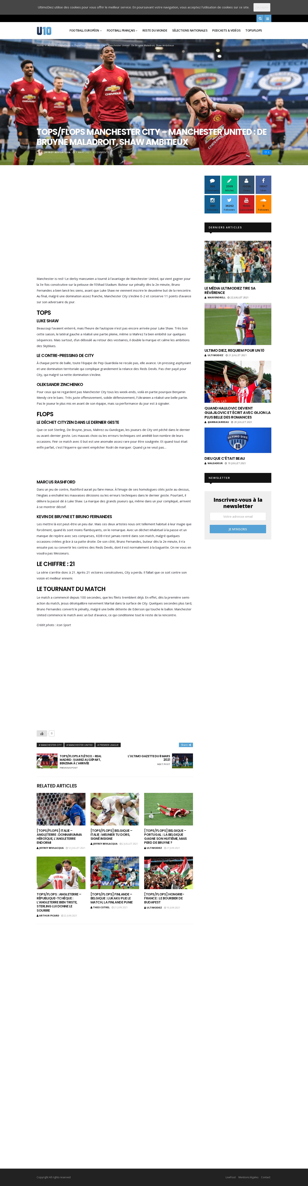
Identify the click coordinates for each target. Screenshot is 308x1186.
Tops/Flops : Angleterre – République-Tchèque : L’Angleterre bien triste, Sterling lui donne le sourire (59, 902)
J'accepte (261, 7)
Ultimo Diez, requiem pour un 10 (234, 350)
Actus (51, 45)
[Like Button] (42, 733)
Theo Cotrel (101, 907)
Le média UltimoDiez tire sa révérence (229, 290)
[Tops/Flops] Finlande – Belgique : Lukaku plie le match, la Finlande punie (111, 898)
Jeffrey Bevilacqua (57, 152)
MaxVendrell (216, 297)
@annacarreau (218, 422)
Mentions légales (248, 1177)
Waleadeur (215, 463)
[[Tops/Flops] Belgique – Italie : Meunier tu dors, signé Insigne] (115, 809)
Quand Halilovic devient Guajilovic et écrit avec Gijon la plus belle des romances (237, 412)
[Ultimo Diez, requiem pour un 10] (237, 324)
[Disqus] (115, 982)
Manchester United (81, 744)
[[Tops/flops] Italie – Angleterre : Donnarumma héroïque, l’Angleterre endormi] (61, 809)
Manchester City (51, 744)
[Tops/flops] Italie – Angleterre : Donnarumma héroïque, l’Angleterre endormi (59, 836)
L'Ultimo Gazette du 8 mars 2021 (149, 760)
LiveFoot (231, 1177)
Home (40, 45)
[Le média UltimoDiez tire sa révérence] (237, 262)
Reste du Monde (154, 30)
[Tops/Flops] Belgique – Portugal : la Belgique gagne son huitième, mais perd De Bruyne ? (165, 836)
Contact (265, 1177)
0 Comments (101, 152)
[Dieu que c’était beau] (237, 440)
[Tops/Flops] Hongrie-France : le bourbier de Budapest (164, 898)
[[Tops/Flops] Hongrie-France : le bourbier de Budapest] (168, 873)
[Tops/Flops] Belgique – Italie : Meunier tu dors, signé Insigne (111, 834)
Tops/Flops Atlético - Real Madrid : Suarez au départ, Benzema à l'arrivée (80, 761)
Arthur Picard (49, 915)
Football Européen (84, 30)
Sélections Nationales (189, 30)
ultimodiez (154, 847)
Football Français (121, 30)
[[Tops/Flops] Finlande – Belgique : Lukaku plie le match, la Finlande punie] (115, 873)
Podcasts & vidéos (226, 30)
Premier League (109, 744)
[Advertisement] (115, 227)
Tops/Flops (253, 30)
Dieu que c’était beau (224, 458)
